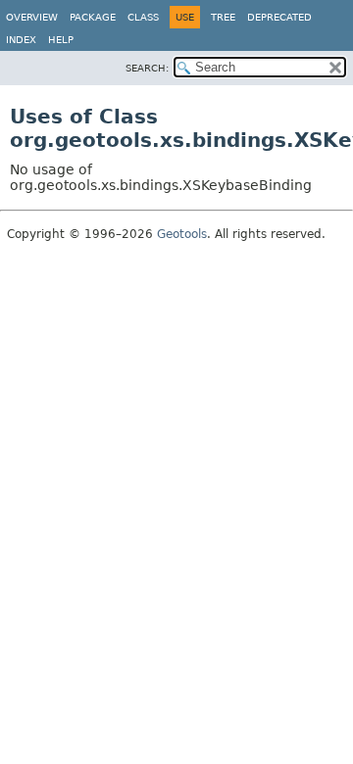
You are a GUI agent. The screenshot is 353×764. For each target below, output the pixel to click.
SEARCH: (147, 68)
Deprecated (279, 17)
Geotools (182, 234)
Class (143, 17)
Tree (223, 17)
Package (93, 17)
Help (61, 39)
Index (21, 39)
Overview (32, 17)
